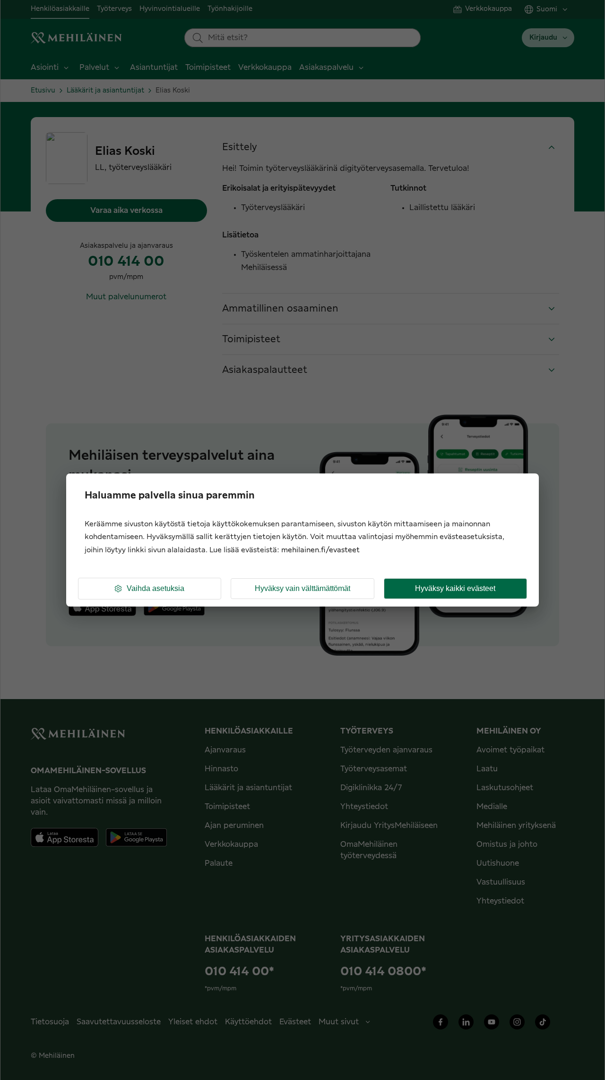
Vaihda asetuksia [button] (155, 588)
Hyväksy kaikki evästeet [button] (455, 588)
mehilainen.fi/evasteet (320, 550)
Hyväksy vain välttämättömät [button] (302, 588)
